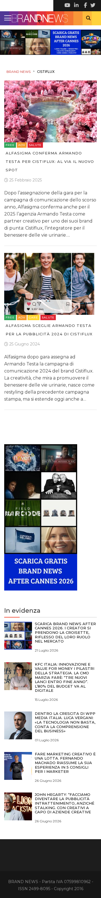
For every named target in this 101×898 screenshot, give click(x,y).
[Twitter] (92, 5)
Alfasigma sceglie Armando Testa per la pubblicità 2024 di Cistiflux (49, 329)
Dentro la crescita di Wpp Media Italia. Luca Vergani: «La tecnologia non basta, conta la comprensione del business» (65, 722)
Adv (21, 145)
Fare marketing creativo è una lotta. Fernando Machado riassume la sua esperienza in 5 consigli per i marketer (65, 763)
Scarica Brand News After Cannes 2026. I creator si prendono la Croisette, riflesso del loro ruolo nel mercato (65, 632)
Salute (35, 145)
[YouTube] (67, 5)
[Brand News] (50, 18)
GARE (33, 317)
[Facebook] (84, 5)
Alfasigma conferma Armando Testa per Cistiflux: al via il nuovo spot (50, 161)
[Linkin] (76, 5)
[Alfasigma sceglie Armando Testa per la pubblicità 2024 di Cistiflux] (50, 283)
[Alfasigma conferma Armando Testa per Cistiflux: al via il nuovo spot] (50, 111)
